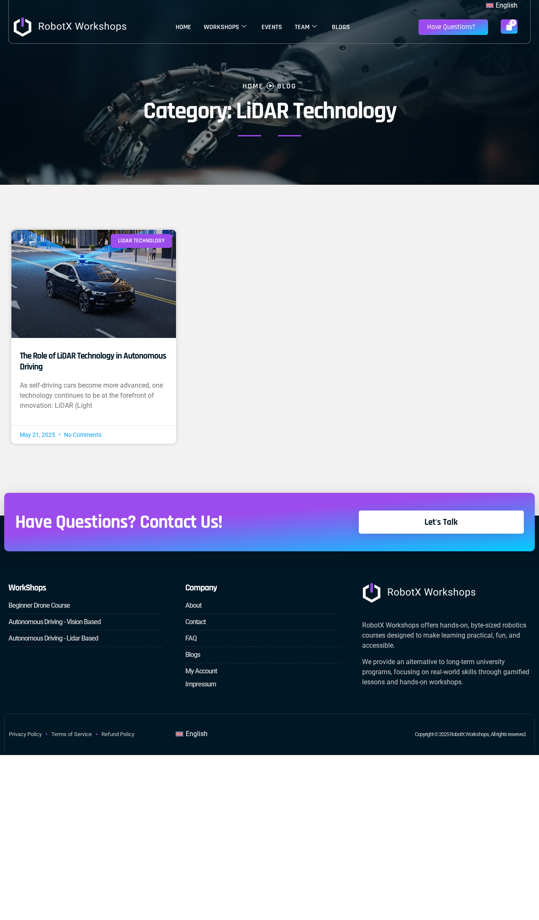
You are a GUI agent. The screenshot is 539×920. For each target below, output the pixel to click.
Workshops (221, 27)
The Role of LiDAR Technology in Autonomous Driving (93, 361)
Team (302, 27)
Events (271, 27)
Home (183, 27)
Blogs (341, 27)
